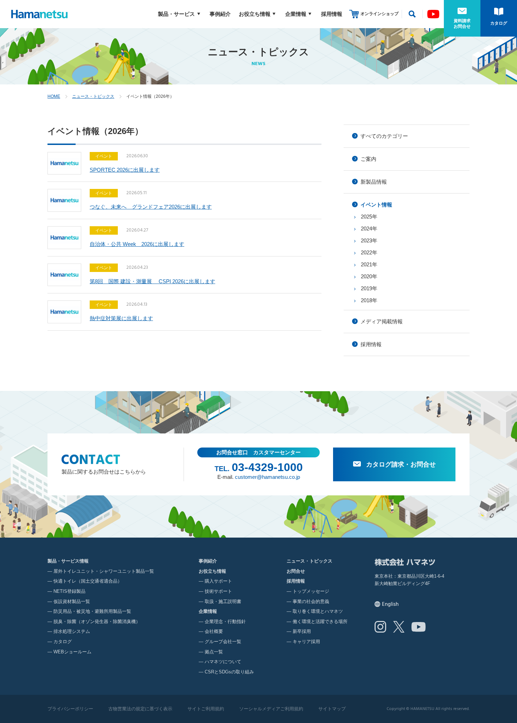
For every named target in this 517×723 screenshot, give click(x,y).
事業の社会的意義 (311, 601)
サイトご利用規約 (205, 708)
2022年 (369, 252)
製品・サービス (176, 14)
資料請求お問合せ (462, 23)
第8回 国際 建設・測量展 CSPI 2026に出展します (152, 281)
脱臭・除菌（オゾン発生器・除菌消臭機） (96, 621)
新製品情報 (373, 182)
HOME (53, 96)
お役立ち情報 (254, 14)
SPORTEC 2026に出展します (125, 170)
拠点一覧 (214, 651)
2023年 (369, 240)
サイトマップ (332, 708)
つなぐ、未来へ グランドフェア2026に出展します (151, 207)
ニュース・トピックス (93, 96)
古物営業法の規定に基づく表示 (140, 708)
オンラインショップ (379, 13)
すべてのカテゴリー (384, 136)
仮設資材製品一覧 (71, 601)
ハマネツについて (223, 661)
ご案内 (368, 159)
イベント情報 (376, 205)
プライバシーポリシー (70, 708)
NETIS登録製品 (69, 591)
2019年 (369, 288)
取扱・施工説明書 (223, 601)
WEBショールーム (72, 651)
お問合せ (296, 571)
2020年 (369, 276)
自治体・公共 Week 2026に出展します (137, 244)
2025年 (369, 217)
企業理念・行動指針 (225, 621)
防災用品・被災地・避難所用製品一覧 (92, 611)
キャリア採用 (306, 641)
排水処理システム (71, 631)
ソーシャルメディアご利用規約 (271, 708)
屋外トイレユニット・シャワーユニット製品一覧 (103, 571)
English (390, 604)
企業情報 (295, 14)
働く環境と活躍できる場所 (320, 621)
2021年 (369, 264)
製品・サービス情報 (68, 561)
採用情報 (331, 14)
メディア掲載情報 (381, 321)
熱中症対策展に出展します (121, 318)
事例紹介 (220, 14)
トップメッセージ (311, 591)
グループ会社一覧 (223, 641)
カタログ (498, 23)
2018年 (369, 300)
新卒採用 (302, 631)
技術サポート (218, 591)
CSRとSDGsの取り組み (229, 671)
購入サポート (218, 581)
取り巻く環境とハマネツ (318, 611)
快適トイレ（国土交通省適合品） (87, 581)
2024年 (369, 229)
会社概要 (214, 631)
